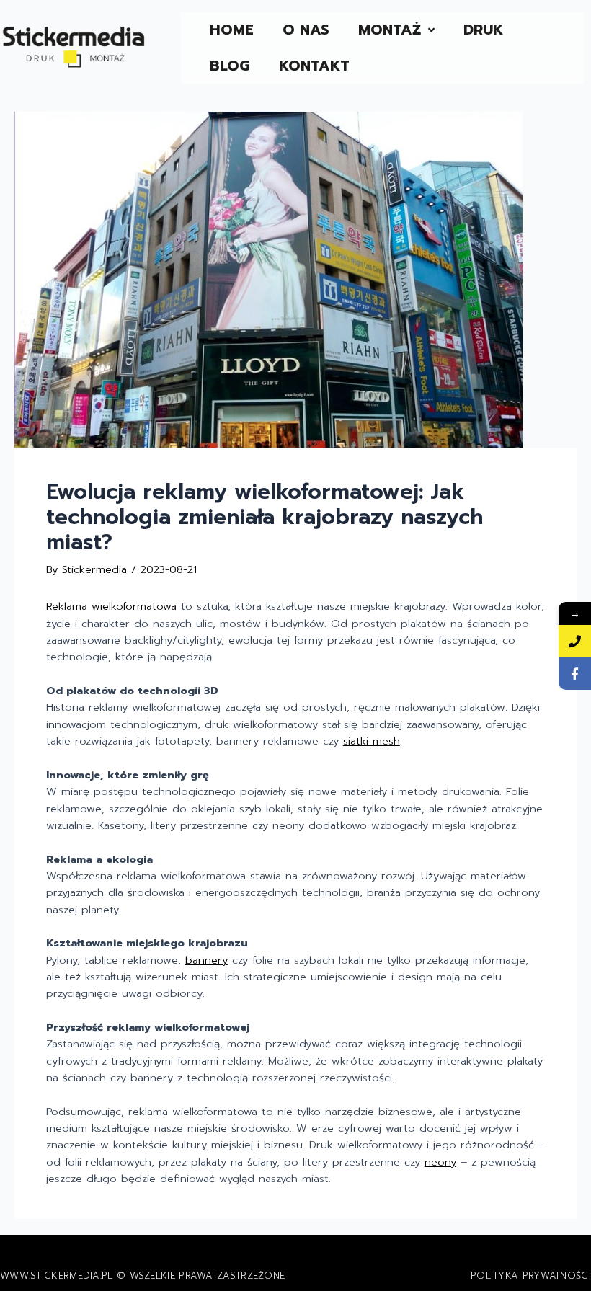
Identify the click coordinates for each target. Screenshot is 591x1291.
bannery (206, 960)
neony (440, 1162)
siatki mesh (371, 741)
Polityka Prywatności (531, 1275)
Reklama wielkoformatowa (111, 606)
